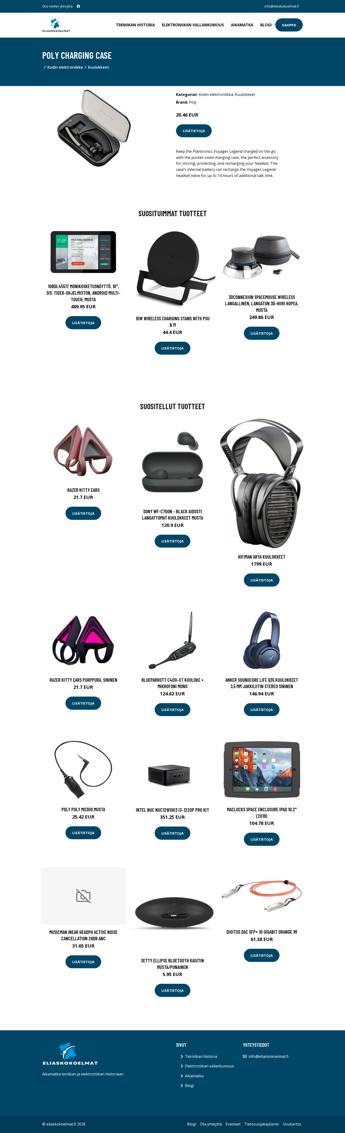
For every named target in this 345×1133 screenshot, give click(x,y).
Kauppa (289, 25)
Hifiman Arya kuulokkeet (261, 557)
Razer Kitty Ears (83, 490)
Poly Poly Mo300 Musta (83, 809)
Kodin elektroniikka (65, 67)
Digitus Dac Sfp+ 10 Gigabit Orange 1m (261, 932)
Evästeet (233, 1124)
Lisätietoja (194, 130)
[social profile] (78, 6)
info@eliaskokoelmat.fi (281, 6)
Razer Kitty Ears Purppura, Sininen (83, 680)
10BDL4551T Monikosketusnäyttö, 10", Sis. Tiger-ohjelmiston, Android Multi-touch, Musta (83, 292)
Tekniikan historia (135, 24)
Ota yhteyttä (211, 1124)
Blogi (266, 24)
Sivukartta (292, 1124)
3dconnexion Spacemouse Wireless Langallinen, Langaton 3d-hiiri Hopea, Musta (261, 303)
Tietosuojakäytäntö (261, 1124)
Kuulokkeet (98, 67)
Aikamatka (242, 24)
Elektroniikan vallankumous (193, 24)
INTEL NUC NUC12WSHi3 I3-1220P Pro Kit (172, 810)
